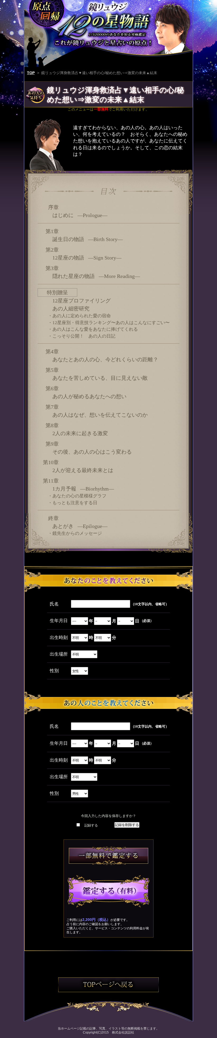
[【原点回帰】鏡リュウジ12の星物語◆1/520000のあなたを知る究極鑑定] (108, 24)
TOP (31, 73)
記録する (91, 825)
